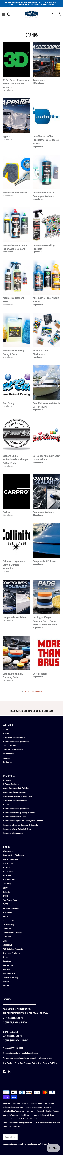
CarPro (6, 888)
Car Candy (7, 884)
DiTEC (5, 896)
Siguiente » (37, 691)
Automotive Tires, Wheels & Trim (17, 829)
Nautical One (8, 945)
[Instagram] (10, 1071)
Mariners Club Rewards (13, 750)
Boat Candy (8, 871)
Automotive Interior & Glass (14, 817)
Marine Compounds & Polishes (16, 788)
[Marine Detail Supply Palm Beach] (31, 14)
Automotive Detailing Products (16, 742)
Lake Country (8, 924)
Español (8, 1137)
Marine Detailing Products (14, 738)
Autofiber (7, 867)
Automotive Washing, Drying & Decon (19, 813)
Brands (6, 733)
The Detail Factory (10, 977)
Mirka (5, 941)
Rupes (5, 957)
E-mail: (6, 1053)
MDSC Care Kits (9, 746)
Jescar (5, 916)
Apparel (6, 804)
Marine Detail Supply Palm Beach (20, 1144)
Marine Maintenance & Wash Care (17, 796)
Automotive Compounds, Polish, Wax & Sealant (23, 821)
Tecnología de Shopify (41, 1144)
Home (5, 729)
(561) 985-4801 (16, 1048)
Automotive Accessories (13, 833)
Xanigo (6, 982)
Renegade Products (11, 953)
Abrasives (7, 780)
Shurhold (6, 969)
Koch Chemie (8, 920)
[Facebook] (4, 1071)
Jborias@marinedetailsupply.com (23, 1053)
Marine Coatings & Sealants (14, 792)
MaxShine (7, 929)
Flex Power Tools (10, 900)
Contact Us (7, 762)
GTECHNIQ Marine (10, 908)
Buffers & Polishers (11, 784)
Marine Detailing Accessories (15, 800)
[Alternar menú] (3, 14)
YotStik (6, 986)
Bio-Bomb (7, 876)
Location (6, 758)
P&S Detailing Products (13, 949)
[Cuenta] (52, 14)
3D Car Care (8, 863)
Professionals (8, 754)
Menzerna (7, 937)
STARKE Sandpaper (11, 859)
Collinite (6, 892)
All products (8, 851)
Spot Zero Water (9, 973)
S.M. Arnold (8, 965)
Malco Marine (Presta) (12, 933)
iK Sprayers (7, 912)
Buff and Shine (9, 880)
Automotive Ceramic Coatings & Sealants (20, 825)
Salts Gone (7, 961)
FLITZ (5, 904)
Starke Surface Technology (14, 855)
